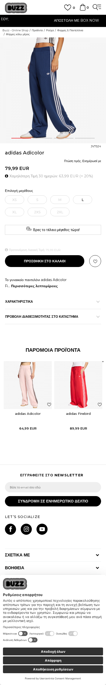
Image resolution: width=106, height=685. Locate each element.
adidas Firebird (78, 414)
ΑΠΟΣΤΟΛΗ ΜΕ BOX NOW (53, 20)
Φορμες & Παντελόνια (70, 30)
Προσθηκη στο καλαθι (45, 261)
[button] (95, 261)
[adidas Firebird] (78, 385)
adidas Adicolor (28, 414)
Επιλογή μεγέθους (19, 191)
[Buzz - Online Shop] (16, 8)
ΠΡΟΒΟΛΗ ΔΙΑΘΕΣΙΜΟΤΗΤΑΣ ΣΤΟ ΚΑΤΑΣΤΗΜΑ (41, 316)
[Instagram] (26, 529)
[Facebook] (10, 529)
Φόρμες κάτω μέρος (18, 34)
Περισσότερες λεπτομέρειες (34, 286)
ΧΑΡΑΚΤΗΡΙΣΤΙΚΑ (19, 301)
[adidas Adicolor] (28, 385)
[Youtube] (42, 529)
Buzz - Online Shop (15, 30)
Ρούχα (50, 30)
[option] (53, 21)
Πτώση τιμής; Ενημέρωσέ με (82, 161)
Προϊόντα (37, 30)
